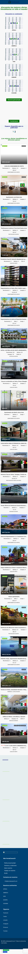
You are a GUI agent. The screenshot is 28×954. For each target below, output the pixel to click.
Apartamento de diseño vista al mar (14, 412)
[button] (14, 14)
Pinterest (5, 927)
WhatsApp (6, 950)
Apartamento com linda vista (14, 197)
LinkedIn (5, 920)
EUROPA (5, 900)
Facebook (5, 913)
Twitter (5, 916)
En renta (16, 576)
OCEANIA (5, 903)
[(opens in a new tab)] (14, 154)
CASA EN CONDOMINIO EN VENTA (14, 166)
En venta (23, 146)
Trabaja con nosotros (9, 870)
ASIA (4, 896)
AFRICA (5, 889)
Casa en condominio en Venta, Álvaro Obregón (14, 381)
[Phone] (3, 952)
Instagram (5, 923)
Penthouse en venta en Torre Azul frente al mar (14, 228)
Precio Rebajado (22, 485)
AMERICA (5, 892)
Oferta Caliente (22, 239)
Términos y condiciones (10, 865)
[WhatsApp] (3, 950)
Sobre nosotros (8, 868)
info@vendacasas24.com (11, 881)
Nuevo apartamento (14, 596)
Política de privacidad (10, 863)
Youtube (5, 931)
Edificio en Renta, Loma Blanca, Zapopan (14, 716)
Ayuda (5, 873)
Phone (5, 952)
